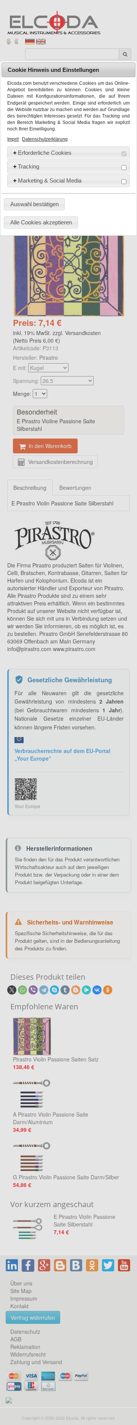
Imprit (13, 139)
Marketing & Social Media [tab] (49, 180)
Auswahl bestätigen (34, 204)
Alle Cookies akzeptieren (41, 222)
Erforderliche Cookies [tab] (45, 152)
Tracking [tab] (28, 166)
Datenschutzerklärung (45, 139)
